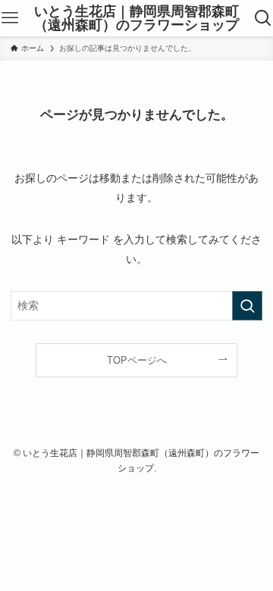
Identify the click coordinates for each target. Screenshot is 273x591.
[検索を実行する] (247, 306)
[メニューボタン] (10, 18)
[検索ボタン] (263, 18)
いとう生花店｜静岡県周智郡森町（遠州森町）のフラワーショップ (136, 18)
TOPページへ (137, 360)
